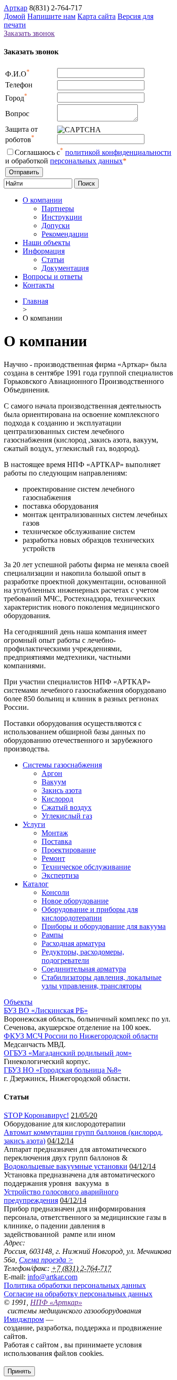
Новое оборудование (75, 901)
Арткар (15, 8)
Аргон (52, 773)
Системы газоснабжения (62, 765)
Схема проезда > (46, 1260)
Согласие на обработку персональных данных (78, 1294)
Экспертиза (60, 875)
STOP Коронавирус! (36, 1115)
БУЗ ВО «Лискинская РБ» (46, 1010)
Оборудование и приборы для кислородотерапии (90, 913)
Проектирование (69, 850)
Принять (19, 1371)
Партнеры (58, 208)
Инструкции (62, 217)
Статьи (53, 260)
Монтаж (55, 833)
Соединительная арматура (84, 969)
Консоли (55, 892)
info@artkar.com (52, 1277)
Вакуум (54, 782)
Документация (65, 268)
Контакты (38, 285)
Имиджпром (24, 1319)
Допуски (56, 225)
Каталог (36, 884)
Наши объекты (46, 243)
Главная (35, 301)
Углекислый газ (67, 816)
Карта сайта (96, 16)
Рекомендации (65, 234)
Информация (44, 251)
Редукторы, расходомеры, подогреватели (83, 956)
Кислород (57, 799)
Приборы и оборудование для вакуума (104, 926)
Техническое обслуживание (86, 867)
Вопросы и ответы (53, 277)
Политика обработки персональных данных (75, 1285)
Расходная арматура (73, 943)
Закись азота (62, 790)
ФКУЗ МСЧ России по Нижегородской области (81, 1036)
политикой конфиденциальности (118, 152)
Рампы (52, 935)
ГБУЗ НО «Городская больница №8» (62, 1070)
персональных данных (86, 161)
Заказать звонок (29, 33)
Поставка (57, 841)
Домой (14, 16)
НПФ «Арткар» (56, 1302)
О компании (42, 200)
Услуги (34, 824)
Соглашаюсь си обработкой (88, 156)
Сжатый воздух (67, 807)
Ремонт (53, 858)
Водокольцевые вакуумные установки (65, 1166)
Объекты (18, 1002)
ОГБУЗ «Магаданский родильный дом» (68, 1053)
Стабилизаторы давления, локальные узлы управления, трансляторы (101, 981)
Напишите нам (51, 16)
